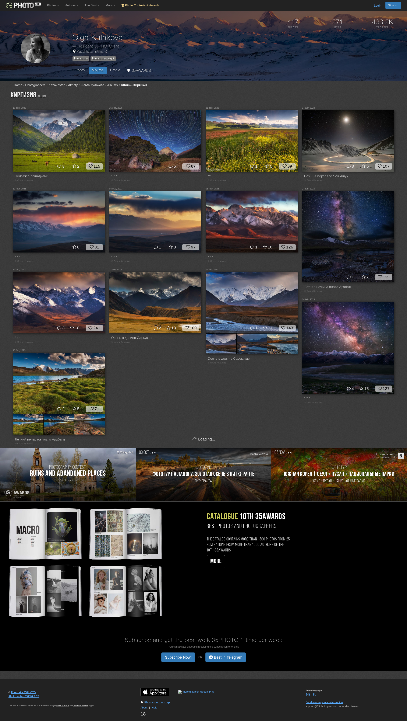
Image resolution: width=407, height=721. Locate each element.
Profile (115, 70)
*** (209, 176)
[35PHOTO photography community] (23, 5)
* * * (114, 176)
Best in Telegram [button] (227, 657)
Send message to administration (324, 702)
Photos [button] (52, 5)
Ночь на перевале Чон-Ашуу (326, 176)
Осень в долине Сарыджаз (132, 338)
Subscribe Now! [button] (178, 657)
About (144, 707)
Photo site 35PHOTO (23, 692)
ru (314, 694)
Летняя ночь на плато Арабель (328, 287)
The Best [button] (91, 5)
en (308, 694)
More (216, 561)
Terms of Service (80, 705)
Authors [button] (71, 5)
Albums (98, 70)
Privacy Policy (62, 705)
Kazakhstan (85, 51)
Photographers (35, 85)
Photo (80, 70)
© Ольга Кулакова (24, 180)
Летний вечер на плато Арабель (40, 439)
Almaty (101, 51)
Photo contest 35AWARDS (23, 696)
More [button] (109, 5)
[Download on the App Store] (159, 691)
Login (377, 5)
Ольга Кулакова (92, 85)
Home (18, 85)
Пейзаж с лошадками (31, 176)
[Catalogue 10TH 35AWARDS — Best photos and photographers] (85, 561)
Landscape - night (103, 58)
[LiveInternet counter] (17, 700)
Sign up (393, 5)
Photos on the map (157, 702)
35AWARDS (141, 70)
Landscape (81, 58)
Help (154, 707)
